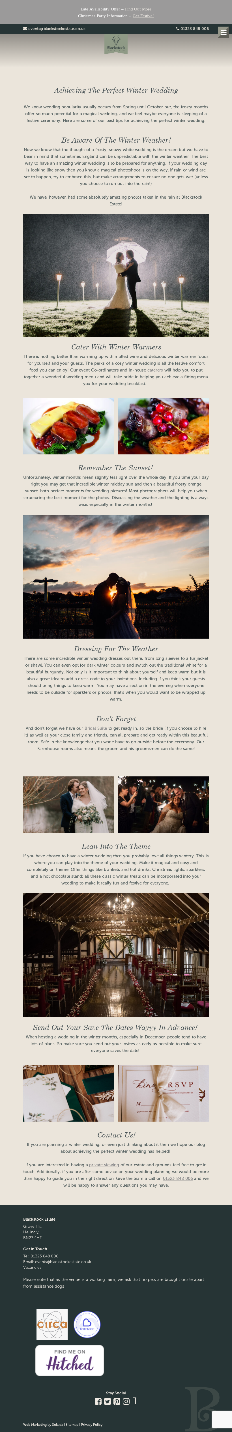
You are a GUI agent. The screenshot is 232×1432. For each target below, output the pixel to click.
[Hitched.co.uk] (69, 1376)
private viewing (104, 1164)
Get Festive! (143, 16)
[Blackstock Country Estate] (116, 45)
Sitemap (72, 1425)
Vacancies (32, 1267)
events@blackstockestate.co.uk (56, 28)
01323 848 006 (195, 28)
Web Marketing (35, 1425)
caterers (155, 370)
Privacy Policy (91, 1425)
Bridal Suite (96, 728)
